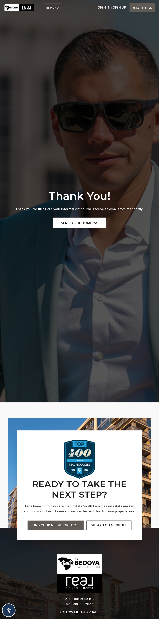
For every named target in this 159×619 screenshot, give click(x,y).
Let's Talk (144, 7)
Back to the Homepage (79, 223)
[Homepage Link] (19, 7)
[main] (79, 201)
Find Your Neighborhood (55, 525)
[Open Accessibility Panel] (9, 610)
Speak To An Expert (109, 525)
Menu (54, 7)
